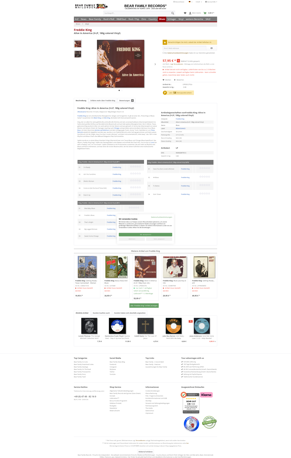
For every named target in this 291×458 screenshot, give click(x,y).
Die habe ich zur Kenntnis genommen (189, 53)
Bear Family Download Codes (84, 364)
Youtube (112, 374)
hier (187, 443)
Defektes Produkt (116, 403)
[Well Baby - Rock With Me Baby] (174, 326)
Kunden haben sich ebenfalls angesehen (130, 313)
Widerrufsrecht (115, 411)
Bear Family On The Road (82, 369)
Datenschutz (150, 411)
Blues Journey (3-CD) (174, 282)
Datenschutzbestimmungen (178, 53)
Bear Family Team (80, 377)
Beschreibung (81, 100)
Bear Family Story (80, 374)
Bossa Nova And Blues (115, 282)
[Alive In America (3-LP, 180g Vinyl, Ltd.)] (145, 267)
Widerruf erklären (146, 452)
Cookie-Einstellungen (153, 391)
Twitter (112, 372)
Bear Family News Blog (117, 362)
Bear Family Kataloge (81, 367)
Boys (79, 130)
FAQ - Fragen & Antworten (154, 396)
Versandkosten (140, 440)
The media (149, 408)
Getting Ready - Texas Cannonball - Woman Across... (86, 282)
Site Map (148, 401)
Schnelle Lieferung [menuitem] (189, 362)
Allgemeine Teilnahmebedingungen (121, 391)
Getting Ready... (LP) (203, 282)
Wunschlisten (179, 2)
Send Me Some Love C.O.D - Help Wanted (202, 337)
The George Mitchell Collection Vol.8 (89, 337)
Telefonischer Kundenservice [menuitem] (193, 377)
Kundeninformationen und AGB (156, 398)
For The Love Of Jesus (145, 337)
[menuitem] (139, 13)
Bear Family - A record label (155, 362)
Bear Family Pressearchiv (82, 372)
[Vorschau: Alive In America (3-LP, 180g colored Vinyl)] (78, 44)
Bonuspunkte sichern (184, 93)
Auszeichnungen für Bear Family (156, 367)
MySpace (113, 369)
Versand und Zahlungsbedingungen (158, 403)
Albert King (97, 118)
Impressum (149, 413)
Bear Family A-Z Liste (81, 362)
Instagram (113, 367)
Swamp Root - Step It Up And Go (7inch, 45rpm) (117, 337)
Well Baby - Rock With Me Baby (174, 337)
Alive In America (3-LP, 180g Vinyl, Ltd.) (145, 282)
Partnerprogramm (152, 406)
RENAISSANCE (180, 128)
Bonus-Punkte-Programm (118, 401)
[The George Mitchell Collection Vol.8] (89, 326)
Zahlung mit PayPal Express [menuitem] (192, 374)
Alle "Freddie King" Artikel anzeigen (144, 305)
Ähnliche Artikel (82, 313)
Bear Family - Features (153, 364)
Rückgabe (113, 406)
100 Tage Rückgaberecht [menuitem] (191, 364)
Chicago (116, 128)
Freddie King (83, 29)
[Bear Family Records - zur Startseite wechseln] (92, 6)
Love (152, 142)
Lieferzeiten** (114, 398)
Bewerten (180, 80)
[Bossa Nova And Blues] (116, 267)
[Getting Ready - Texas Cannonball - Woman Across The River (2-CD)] (87, 267)
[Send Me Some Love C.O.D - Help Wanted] (202, 326)
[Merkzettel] (185, 13)
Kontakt (112, 396)
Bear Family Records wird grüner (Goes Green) (125, 393)
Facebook (113, 364)
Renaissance (82, 112)
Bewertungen (126, 100)
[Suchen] (172, 13)
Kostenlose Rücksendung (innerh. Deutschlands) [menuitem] (199, 372)
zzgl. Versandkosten (177, 64)
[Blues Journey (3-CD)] (175, 267)
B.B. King (107, 118)
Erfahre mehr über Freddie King (102, 100)
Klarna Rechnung (151, 393)
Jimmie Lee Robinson (102, 130)
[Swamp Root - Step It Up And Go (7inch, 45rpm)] (117, 326)
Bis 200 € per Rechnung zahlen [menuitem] (193, 367)
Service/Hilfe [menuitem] (211, 2)
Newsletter (113, 408)
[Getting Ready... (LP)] (204, 267)
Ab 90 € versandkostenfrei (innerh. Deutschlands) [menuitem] (200, 369)
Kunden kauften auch (101, 313)
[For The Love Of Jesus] (145, 326)
